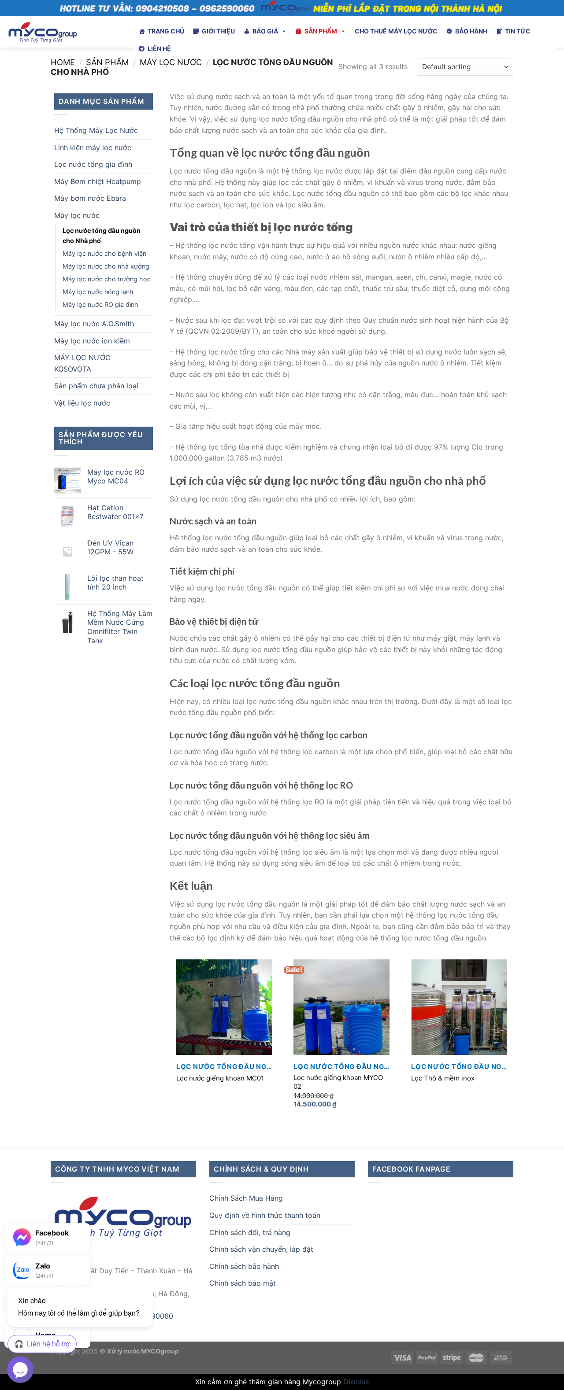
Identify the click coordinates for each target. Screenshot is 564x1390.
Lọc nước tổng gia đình (93, 164)
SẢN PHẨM (320, 31)
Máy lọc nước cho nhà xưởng (106, 266)
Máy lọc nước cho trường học (107, 279)
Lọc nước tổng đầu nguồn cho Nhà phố (102, 235)
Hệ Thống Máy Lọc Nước (96, 130)
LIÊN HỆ (159, 48)
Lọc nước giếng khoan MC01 (220, 1078)
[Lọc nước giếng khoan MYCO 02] (341, 1007)
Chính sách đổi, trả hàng (249, 1232)
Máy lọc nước (171, 62)
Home (63, 62)
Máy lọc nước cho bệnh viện (104, 253)
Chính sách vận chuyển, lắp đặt (261, 1249)
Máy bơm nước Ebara (90, 198)
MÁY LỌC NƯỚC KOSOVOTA (82, 363)
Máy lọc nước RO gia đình (100, 304)
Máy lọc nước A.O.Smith (94, 323)
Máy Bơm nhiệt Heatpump (97, 181)
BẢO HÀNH (471, 31)
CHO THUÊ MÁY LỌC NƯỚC (396, 31)
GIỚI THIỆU (218, 31)
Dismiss (356, 1381)
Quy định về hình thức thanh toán (264, 1215)
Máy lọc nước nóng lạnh (98, 291)
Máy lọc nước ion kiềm (92, 340)
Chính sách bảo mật (242, 1283)
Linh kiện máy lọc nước (92, 147)
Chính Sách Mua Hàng (246, 1198)
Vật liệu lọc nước (82, 402)
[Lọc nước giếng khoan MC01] (224, 1007)
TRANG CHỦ (166, 31)
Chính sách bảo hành (244, 1266)
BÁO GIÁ (265, 31)
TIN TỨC (518, 31)
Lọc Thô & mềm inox (443, 1078)
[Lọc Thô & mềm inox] (459, 1007)
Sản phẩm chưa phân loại (96, 385)
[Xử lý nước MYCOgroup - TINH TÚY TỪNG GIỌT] (64, 32)
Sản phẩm (107, 62)
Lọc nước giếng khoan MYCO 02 (338, 1082)
